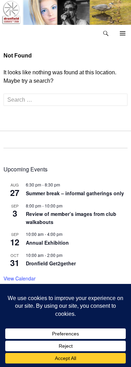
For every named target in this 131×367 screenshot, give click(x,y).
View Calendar (19, 278)
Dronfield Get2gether (51, 263)
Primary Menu (122, 33)
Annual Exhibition (47, 242)
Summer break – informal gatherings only (75, 193)
